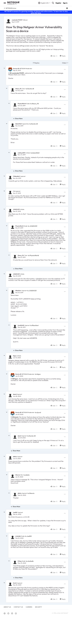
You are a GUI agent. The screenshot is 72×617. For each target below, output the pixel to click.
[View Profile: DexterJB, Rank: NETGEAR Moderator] (10, 69)
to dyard (38, 412)
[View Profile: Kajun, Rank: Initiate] (10, 357)
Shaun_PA (18, 88)
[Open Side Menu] (5, 3)
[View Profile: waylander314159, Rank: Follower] (8, 21)
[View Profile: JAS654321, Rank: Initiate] (10, 210)
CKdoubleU (16, 176)
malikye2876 (21, 153)
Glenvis (17, 475)
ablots (15, 456)
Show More (18, 118)
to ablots (26, 475)
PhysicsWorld (22, 103)
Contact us (18, 607)
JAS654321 (16, 209)
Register (58, 3)
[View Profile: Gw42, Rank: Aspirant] (10, 584)
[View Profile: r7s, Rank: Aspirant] (10, 192)
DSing (19, 561)
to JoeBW (28, 536)
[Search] (53, 3)
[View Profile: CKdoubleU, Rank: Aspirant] (10, 177)
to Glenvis (30, 493)
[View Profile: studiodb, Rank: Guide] (12, 537)
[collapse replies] (4, 68)
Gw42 (15, 583)
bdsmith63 (18, 123)
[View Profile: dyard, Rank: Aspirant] (10, 395)
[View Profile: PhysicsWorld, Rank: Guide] (15, 104)
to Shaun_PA (34, 103)
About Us (7, 607)
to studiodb (30, 561)
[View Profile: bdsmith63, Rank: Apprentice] (12, 125)
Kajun (14, 355)
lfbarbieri (18, 290)
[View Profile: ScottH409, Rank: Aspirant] (15, 326)
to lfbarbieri (34, 325)
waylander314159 (17, 20)
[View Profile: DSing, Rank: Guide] (15, 562)
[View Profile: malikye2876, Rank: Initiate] (15, 154)
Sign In (65, 3)
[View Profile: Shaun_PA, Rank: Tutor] (12, 89)
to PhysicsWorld (33, 255)
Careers (29, 607)
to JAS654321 (32, 226)
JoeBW (15, 512)
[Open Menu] (67, 8)
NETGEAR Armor (11, 8)
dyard (14, 394)
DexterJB (16, 68)
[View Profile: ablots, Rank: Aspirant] (10, 457)
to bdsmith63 (34, 153)
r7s (14, 191)
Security (38, 607)
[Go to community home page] (13, 2)
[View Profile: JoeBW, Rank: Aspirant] (10, 513)
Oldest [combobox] (65, 63)
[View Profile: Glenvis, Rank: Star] (12, 476)
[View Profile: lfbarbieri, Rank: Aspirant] (12, 291)
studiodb (18, 536)
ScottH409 (21, 325)
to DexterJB (30, 88)
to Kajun (38, 374)
